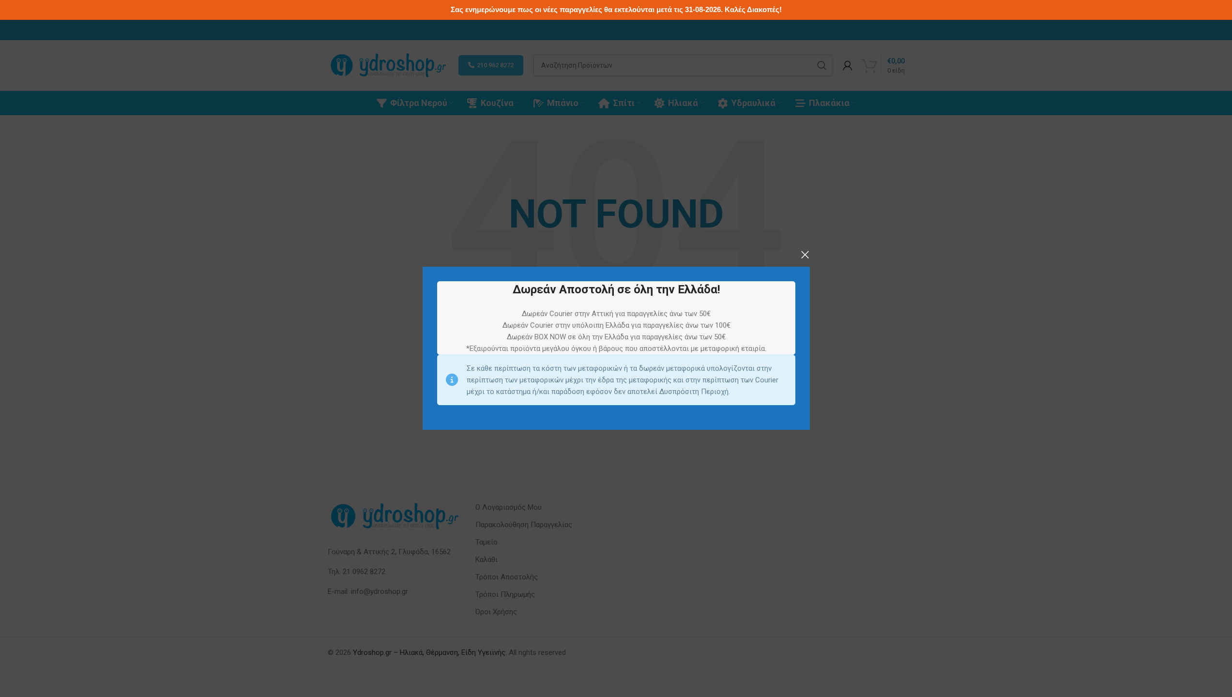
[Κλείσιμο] (805, 254)
